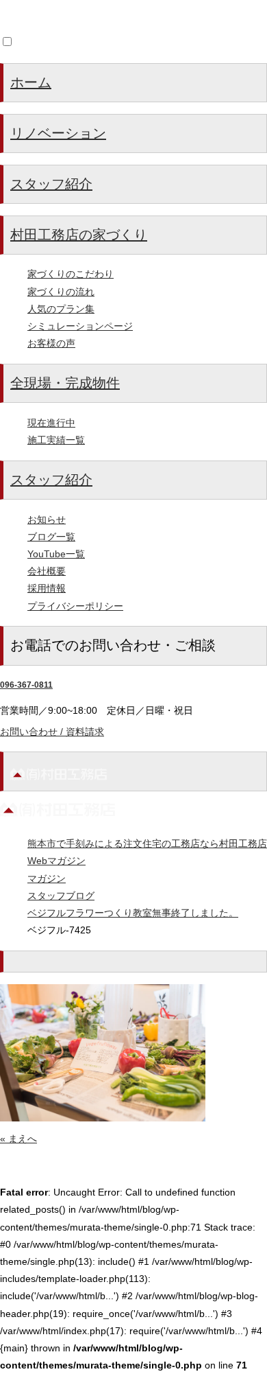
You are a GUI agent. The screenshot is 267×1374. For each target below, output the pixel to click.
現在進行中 (51, 422)
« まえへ (18, 1138)
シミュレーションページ (80, 326)
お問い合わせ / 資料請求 (52, 731)
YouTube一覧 (56, 553)
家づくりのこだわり (70, 273)
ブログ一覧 (51, 536)
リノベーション (58, 133)
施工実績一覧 (56, 439)
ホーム (30, 82)
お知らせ (46, 519)
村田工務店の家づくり (78, 234)
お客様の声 (51, 343)
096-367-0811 (26, 685)
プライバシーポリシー (75, 606)
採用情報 (46, 588)
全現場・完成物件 (65, 383)
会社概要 (46, 571)
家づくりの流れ (60, 291)
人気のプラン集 (60, 308)
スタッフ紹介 (51, 183)
